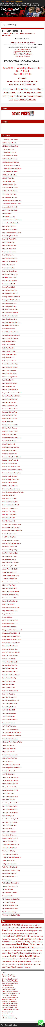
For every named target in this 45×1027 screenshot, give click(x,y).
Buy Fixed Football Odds (9, 1008)
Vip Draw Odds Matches (9, 892)
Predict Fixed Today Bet (9, 668)
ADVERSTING (6, 213)
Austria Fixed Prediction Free (11, 223)
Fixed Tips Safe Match (9, 450)
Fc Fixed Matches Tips (9, 415)
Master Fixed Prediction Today (11, 639)
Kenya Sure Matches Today (10, 582)
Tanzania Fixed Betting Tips (10, 844)
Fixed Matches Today (36, 936)
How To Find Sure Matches (10, 562)
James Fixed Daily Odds (9, 569)
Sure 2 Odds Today (8, 793)
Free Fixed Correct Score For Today (13, 492)
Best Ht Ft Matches (8, 255)
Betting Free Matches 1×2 (10, 293)
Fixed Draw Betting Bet (9, 434)
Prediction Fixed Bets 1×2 (10, 671)
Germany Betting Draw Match (11, 527)
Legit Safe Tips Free (8, 614)
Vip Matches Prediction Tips (11, 899)
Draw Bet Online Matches (10, 367)
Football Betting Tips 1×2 (10, 460)
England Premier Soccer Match (11, 393)
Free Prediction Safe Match (10, 505)
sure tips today (35, 964)
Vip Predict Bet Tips (8, 902)
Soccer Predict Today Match (11, 764)
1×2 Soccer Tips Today (9, 194)
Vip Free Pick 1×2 (7, 896)
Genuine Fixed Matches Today (11, 524)
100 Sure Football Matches (10, 162)
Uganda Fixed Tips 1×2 (9, 873)
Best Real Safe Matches (9, 261)
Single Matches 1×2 (8, 745)
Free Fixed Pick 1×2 (8, 495)
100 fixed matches (14, 928)
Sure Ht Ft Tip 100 (8, 816)
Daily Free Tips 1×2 (8, 348)
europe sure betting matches (16, 89)
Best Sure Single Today (9, 271)
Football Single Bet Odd (9, 476)
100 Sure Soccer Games (9, 171)
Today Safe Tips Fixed (9, 864)
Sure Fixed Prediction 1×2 (10, 809)
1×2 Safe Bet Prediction (9, 191)
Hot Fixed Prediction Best (10, 553)
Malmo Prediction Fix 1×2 (10, 623)
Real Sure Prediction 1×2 (10, 691)
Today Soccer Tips (7, 1012)
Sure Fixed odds (19, 959)
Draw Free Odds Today (9, 373)
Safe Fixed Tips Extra (9, 726)
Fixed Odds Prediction (9, 441)
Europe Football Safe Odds (10, 997)
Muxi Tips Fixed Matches (10, 655)
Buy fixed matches (7, 1014)
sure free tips (15, 961)
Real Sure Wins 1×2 (8, 694)
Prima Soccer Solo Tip (9, 678)
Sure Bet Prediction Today (10, 796)
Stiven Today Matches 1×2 (10, 777)
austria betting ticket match (29, 92)
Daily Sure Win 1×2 (8, 357)
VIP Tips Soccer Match (9, 977)
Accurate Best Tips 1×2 (9, 197)
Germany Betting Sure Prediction (12, 530)
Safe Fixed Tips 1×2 (8, 723)
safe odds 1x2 (8, 950)
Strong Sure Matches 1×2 (10, 790)
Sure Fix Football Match (9, 806)
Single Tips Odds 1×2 (9, 748)
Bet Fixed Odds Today (9, 277)
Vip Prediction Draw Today (10, 905)
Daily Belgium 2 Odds (9, 341)
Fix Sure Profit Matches (9, 428)
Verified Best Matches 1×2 (10, 883)
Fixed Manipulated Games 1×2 (11, 437)
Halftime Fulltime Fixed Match (22, 54)
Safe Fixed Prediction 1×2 (10, 719)
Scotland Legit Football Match (11, 732)
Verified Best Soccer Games (10, 1010)
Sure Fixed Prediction (30, 959)
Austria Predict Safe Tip (9, 229)
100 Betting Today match (10, 139)
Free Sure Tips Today (8, 511)
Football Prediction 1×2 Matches (12, 470)
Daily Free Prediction (8, 345)
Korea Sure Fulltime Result (10, 591)
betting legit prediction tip (14, 96)
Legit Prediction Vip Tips (9, 611)
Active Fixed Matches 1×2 (10, 210)
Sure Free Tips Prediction (10, 812)
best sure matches (23, 930)
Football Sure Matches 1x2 (10, 1003)
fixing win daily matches (25, 99)
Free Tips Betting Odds (9, 514)
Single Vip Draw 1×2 (8, 751)
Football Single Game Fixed (10, 479)
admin (6, 33)
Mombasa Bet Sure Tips (9, 649)
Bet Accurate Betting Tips (10, 274)
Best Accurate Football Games (11, 232)
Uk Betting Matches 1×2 (9, 876)
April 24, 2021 (14, 33)
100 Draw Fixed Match (9, 143)
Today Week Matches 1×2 (10, 867)
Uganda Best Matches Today (11, 870)
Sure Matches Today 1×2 (10, 819)
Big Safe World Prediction (10, 312)
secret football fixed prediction (11, 735)
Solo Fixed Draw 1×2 (8, 771)
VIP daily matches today (9, 1018)
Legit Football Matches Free (10, 607)
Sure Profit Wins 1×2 (8, 828)
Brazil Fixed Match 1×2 (9, 319)
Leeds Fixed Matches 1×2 (10, 601)
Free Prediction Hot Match (10, 502)
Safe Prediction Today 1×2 (10, 729)
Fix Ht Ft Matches (7, 421)
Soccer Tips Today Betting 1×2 (11, 767)
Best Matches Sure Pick (9, 258)
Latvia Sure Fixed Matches (10, 598)
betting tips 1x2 (33, 931)
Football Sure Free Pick (9, 482)
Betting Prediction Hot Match (11, 297)
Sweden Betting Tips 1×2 (10, 838)
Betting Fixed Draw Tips (9, 290)
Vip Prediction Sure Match (10, 908)
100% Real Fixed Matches (11, 1)
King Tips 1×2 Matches (9, 588)
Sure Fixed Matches (23, 955)
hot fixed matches (9, 945)
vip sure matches (24, 967)
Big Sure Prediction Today (10, 316)
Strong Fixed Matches (31, 953)
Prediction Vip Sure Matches (11, 675)
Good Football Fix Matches (10, 540)
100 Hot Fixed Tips (8, 149)
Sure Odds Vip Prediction (10, 822)
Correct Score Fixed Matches (11, 335)
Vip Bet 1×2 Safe (7, 889)
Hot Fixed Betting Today (9, 550)
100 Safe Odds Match (9, 152)
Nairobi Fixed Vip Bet (8, 659)
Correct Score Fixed (8, 329)
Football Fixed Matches (9, 463)
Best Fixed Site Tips (8, 242)
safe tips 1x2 (30, 950)
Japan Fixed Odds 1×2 (9, 572)
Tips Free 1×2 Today (8, 851)
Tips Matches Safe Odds (10, 854)
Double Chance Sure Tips (10, 364)
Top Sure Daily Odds (8, 975)
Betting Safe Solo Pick (9, 303)
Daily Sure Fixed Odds (22, 56)
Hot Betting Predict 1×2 (9, 546)
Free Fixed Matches (26, 939)
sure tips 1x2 (25, 964)
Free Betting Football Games (11, 489)
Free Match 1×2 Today (9, 498)
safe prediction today (20, 950)
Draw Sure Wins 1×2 (8, 386)
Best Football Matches (9, 245)
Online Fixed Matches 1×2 (10, 662)
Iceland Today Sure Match (10, 566)
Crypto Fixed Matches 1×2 (10, 338)
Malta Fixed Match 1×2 (9, 626)
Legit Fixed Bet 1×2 (8, 604)
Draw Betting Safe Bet (8, 989)
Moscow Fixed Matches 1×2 (11, 652)
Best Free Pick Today (9, 248)
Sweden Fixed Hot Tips (9, 841)
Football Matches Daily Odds (11, 466)
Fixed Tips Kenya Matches (10, 447)
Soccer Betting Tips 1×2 (9, 755)
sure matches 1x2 (27, 961)
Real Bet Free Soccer (8, 681)
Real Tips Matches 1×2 (9, 697)
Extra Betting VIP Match (9, 995)
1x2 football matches (27, 925)
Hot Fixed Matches (8, 985)
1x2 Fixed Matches (8, 987)
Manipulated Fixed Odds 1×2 (11, 633)
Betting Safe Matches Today (11, 300)
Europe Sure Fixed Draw (9, 399)
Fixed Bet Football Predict (10, 431)
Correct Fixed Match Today (10, 325)
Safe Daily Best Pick (8, 710)
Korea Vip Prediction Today (10, 594)
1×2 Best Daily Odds (8, 181)
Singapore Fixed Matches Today (12, 742)
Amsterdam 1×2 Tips (8, 216)
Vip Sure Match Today (9, 912)
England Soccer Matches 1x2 (11, 993)
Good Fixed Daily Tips (9, 537)
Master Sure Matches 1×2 (10, 646)
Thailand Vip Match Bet (9, 848)
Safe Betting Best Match (9, 703)
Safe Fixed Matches (8, 716)
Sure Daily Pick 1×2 (8, 800)
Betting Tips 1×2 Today (9, 306)
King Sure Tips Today (8, 585)
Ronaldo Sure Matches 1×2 (10, 700)
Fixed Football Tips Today (10, 991)
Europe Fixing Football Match (11, 396)
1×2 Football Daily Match (10, 188)
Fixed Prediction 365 (8, 444)
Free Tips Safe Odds (8, 518)
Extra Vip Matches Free (9, 412)
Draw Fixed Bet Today (9, 370)
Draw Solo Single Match (9, 377)
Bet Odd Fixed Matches (9, 280)
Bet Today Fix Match (8, 284)
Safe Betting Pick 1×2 (9, 707)
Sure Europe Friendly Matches (11, 803)
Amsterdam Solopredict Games (11, 220)
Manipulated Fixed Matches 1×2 (12, 630)
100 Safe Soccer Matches (10, 156)
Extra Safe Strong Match (9, 409)
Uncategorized (6, 880)
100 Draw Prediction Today (10, 146)
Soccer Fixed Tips (8, 761)
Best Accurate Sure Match (10, 983)
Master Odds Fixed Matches (11, 643)
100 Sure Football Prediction (11, 165)
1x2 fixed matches (11, 925)
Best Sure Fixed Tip (8, 264)
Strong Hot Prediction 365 (10, 784)
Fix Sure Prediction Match (10, 425)
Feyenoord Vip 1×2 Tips (9, 418)
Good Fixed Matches (36, 942)
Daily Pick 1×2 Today (8, 351)
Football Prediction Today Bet (11, 473)
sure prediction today (12, 964)
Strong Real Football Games (11, 787)
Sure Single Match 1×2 (9, 832)
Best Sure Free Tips (8, 268)
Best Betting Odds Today (10, 236)
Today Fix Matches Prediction (11, 857)
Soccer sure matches (8, 1016)
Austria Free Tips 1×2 (9, 226)
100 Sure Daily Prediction (9, 979)
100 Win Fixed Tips (8, 178)
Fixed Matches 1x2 (19, 936)
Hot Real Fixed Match (9, 559)
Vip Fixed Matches (10, 967)
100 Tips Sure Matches (9, 175)
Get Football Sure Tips (9, 534)
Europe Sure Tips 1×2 (9, 402)
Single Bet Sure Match (9, 999)
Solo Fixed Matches (15, 953)
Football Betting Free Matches (11, 457)
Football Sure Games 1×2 (10, 486)
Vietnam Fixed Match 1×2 (10, 886)
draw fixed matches (16, 933)
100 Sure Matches (28, 928)
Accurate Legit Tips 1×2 (9, 207)
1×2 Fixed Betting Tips (9, 184)
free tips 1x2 (13, 942)
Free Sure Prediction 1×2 (10, 508)
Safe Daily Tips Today (9, 713)
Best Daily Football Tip (12, 31)
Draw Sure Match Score (9, 383)
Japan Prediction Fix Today (10, 575)
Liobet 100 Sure (7, 617)
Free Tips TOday (23, 942)
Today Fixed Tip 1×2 (8, 860)
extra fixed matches (27, 933)
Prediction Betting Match (9, 1005)
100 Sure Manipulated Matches (11, 168)
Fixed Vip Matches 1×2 (9, 453)
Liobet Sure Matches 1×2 (10, 620)
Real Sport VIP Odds (8, 687)
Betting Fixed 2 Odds (8, 287)
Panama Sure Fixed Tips (9, 665)
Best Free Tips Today (8, 252)
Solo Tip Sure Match (8, 774)
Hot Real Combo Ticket (9, 556)
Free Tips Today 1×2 (8, 521)
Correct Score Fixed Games (10, 332)
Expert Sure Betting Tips (9, 405)
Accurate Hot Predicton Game (11, 204)
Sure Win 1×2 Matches (9, 835)
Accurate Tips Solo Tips (9, 1001)
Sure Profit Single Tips (9, 825)
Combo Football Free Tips (10, 981)
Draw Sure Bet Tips (8, 380)
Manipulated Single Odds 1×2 (11, 636)
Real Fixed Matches (8, 684)
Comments (7, 35)
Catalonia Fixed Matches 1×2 (11, 322)
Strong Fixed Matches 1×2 (10, 780)
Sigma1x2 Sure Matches (9, 739)
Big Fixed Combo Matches (22, 52)
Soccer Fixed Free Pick (9, 758)
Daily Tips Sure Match (9, 361)
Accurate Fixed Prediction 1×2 (11, 200)
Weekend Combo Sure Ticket (11, 915)
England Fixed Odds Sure (10, 389)
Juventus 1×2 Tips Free (9, 578)
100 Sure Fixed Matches (22, 49)
